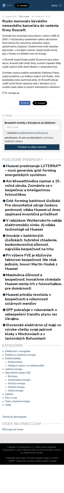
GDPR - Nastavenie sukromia (22, 461)
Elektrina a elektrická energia (20, 355)
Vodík (8, 405)
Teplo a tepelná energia (17, 401)
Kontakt (53, 461)
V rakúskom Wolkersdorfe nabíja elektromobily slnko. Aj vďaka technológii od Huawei (33, 225)
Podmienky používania (15, 458)
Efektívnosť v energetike (18, 351)
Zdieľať (25, 103)
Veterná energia (16, 387)
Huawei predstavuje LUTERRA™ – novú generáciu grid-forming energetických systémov (33, 170)
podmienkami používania (32, 133)
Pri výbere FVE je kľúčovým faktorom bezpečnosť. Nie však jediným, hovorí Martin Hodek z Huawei (31, 262)
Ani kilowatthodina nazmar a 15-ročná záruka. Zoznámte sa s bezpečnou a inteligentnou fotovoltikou (33, 188)
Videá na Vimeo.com (21, 424)
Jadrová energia (13, 369)
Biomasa (12, 376)
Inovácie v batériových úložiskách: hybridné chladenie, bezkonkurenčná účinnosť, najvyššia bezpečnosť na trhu (31, 242)
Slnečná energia (16, 383)
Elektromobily (15, 362)
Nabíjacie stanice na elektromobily (26, 365)
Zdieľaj (9, 5)
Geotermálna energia (19, 380)
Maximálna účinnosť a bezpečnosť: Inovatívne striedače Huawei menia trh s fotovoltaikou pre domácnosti (33, 282)
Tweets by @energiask (14, 417)
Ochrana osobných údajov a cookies (42, 458)
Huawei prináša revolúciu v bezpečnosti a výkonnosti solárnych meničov (28, 299)
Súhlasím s (13, 133)
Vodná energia (15, 390)
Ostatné (9, 394)
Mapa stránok (42, 461)
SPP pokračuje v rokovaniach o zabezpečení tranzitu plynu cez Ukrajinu (31, 314)
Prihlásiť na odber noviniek (32, 147)
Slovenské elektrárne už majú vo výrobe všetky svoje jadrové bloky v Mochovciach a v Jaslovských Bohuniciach (33, 332)
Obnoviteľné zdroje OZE (18, 372)
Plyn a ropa (24, 16)
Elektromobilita (13, 358)
